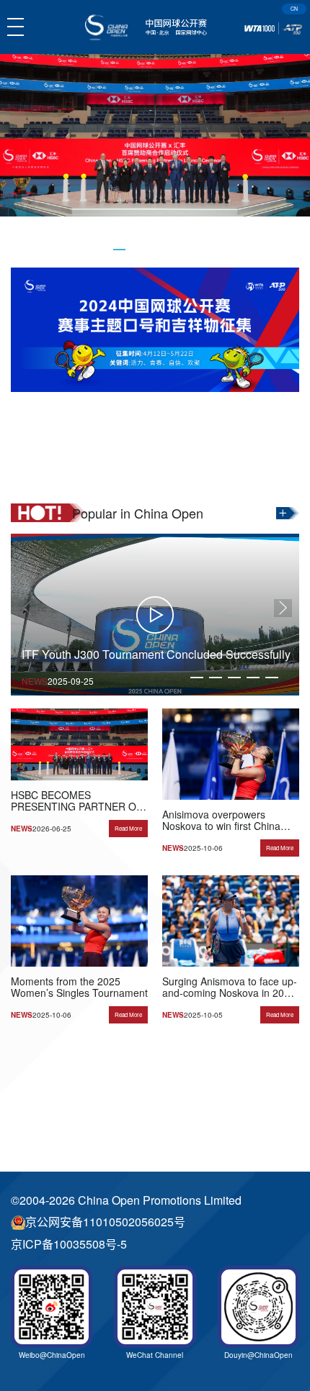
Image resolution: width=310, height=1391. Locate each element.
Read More (128, 828)
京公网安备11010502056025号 (105, 1221)
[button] (119, 249)
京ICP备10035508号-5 (69, 1244)
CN (294, 8)
